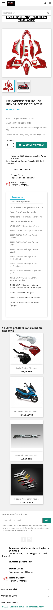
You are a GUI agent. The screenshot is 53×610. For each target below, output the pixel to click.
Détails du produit (21, 201)
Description (17, 197)
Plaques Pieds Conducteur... (26, 499)
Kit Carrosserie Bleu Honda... (26, 411)
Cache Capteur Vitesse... (26, 368)
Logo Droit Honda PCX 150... (26, 455)
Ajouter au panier (31, 144)
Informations (9, 602)
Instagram (29, 539)
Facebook (23, 539)
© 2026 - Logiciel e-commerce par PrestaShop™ (23, 606)
